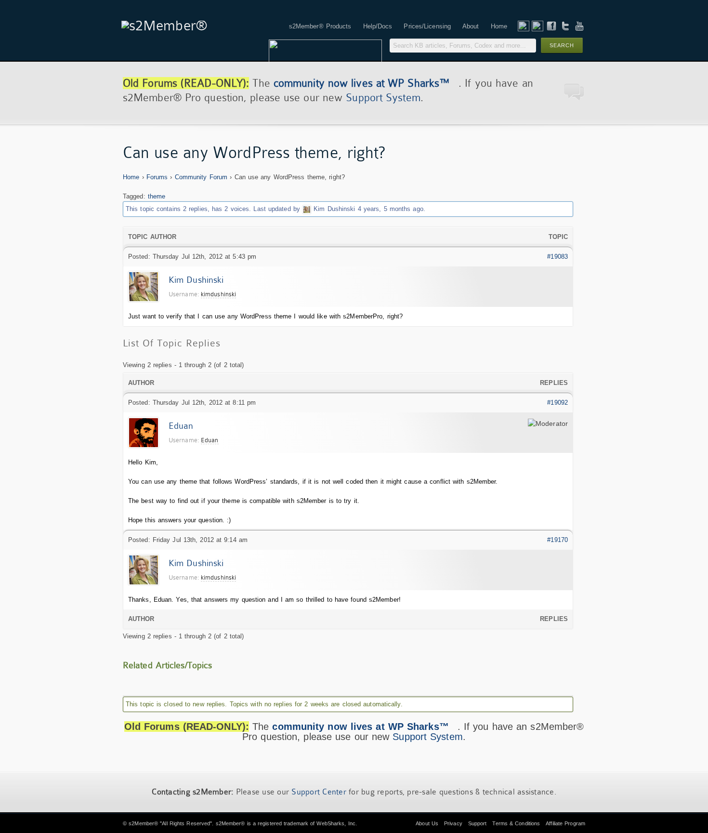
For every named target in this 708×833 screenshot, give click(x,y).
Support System (383, 98)
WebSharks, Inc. (336, 823)
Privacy (453, 823)
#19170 (557, 539)
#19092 (557, 402)
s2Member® (143, 823)
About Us (427, 823)
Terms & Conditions (516, 823)
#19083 (557, 256)
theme (157, 196)
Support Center (318, 791)
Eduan (181, 426)
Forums (157, 177)
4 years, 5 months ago (390, 208)
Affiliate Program (565, 823)
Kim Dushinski (334, 208)
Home (131, 177)
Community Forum (201, 177)
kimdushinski (218, 294)
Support (477, 823)
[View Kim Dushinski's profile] (306, 208)
